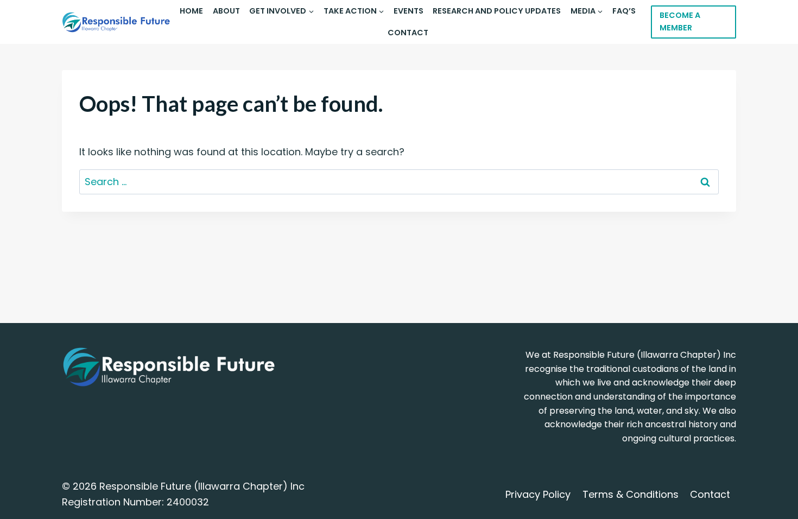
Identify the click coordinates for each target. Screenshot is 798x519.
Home (191, 10)
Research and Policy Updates (497, 10)
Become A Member (680, 21)
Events (408, 10)
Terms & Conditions (630, 494)
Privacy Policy (538, 494)
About (226, 10)
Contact (408, 32)
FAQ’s (624, 10)
